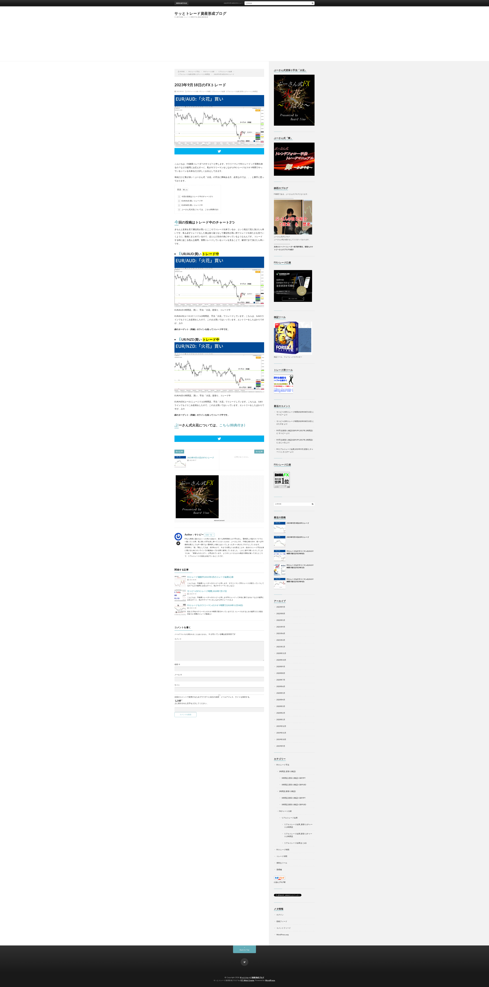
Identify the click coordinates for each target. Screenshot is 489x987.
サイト (177, 685)
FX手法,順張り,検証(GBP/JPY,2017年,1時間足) (294, 430)
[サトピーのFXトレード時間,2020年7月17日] (180, 595)
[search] (313, 3)
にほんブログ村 (280, 882)
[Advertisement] (244, 42)
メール (178, 675)
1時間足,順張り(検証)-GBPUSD (294, 804)
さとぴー (286, 452)
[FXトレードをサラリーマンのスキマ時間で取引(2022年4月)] (279, 583)
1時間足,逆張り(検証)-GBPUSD (294, 785)
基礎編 (279, 869)
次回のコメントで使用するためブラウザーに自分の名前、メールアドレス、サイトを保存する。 (212, 697)
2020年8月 (280, 673)
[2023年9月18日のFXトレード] (279, 527)
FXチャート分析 (193, 91)
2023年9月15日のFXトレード (200, 457)
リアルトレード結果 (218, 91)
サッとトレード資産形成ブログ (200, 13)
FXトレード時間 (204, 91)
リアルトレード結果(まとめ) (295, 843)
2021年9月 (280, 627)
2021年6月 (280, 633)
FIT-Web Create (247, 980)
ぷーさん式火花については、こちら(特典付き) (198, 209)
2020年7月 (280, 680)
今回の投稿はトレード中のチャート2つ (196, 196)
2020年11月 (281, 653)
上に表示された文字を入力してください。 (191, 703)
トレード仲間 (281, 856)
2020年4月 (280, 700)
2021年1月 (280, 647)
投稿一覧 (208, 535)
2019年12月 (281, 726)
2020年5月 (280, 693)
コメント (178, 639)
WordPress (270, 980)
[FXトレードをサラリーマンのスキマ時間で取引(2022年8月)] (279, 555)
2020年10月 (281, 660)
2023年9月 (280, 607)
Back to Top (244, 950)
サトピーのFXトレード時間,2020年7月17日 (207, 591)
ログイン (280, 915)
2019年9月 (280, 746)
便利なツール (281, 863)
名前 (177, 664)
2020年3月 (280, 706)
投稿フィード (281, 921)
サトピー (280, 414)
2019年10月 (281, 739)
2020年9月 (280, 666)
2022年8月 (280, 613)
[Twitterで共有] (219, 151)
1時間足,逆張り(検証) (287, 771)
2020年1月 (280, 719)
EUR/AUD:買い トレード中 (191, 201)
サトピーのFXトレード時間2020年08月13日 (294, 412)
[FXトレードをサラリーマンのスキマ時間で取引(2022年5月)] (279, 569)
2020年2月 (280, 713)
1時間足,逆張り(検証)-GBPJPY (293, 778)
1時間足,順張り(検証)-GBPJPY (293, 798)
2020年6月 (280, 686)
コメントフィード (283, 928)
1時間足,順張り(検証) (287, 791)
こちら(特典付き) (232, 425)
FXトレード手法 (282, 765)
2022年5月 (280, 620)
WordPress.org (282, 934)
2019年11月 (281, 733)
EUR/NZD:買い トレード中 (191, 205)
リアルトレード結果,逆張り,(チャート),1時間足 (242, 91)
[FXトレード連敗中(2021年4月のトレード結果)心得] (180, 581)
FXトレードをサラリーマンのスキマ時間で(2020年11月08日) (215, 605)
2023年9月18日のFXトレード (298, 523)
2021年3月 (280, 640)
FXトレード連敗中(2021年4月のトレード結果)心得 (210, 577)
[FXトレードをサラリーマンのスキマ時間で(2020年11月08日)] (180, 609)
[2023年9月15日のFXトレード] (180, 462)
